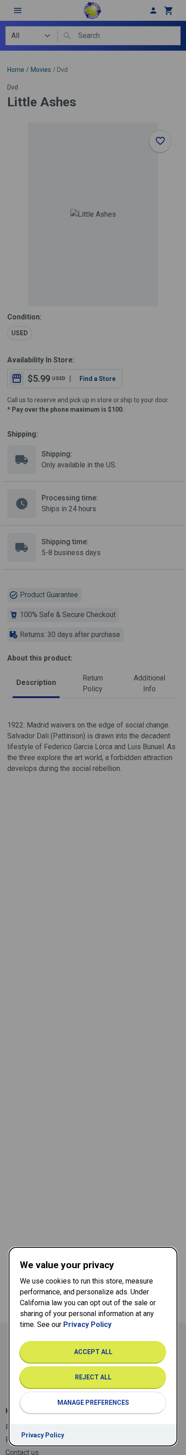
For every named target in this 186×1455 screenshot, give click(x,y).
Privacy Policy (87, 1324)
